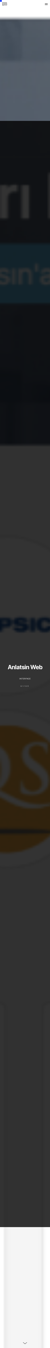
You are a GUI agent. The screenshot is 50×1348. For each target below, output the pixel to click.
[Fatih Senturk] (4, 4)
